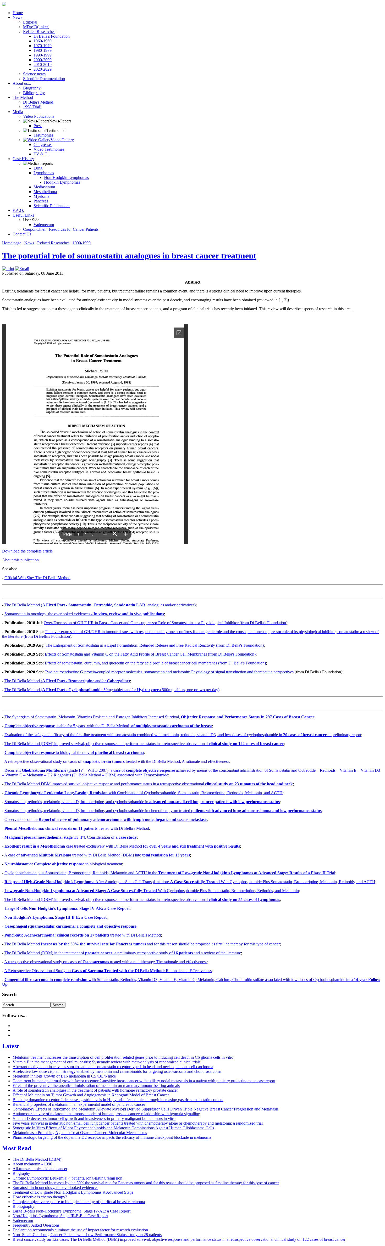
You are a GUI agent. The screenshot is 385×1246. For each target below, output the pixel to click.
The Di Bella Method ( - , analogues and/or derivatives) (100, 605)
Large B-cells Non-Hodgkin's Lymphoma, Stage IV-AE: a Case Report (67, 908)
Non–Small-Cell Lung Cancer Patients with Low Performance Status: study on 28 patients (87, 1234)
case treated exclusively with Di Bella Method (122, 846)
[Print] (8, 268)
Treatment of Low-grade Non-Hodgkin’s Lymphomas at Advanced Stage (73, 1192)
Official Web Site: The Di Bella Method (37, 578)
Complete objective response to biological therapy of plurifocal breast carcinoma (79, 1201)
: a (70, 926)
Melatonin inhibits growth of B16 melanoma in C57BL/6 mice (64, 1076)
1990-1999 (82, 243)
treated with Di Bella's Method (76, 828)
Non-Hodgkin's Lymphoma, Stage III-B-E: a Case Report (55, 917)
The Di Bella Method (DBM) (37, 1159)
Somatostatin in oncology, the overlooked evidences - (84, 614)
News (29, 243)
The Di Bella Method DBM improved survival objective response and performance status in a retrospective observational (148, 784)
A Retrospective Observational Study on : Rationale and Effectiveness (108, 970)
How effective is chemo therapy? (40, 1197)
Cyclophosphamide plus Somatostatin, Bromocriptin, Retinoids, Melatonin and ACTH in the (169, 873)
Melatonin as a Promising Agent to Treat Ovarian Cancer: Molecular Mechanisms (80, 1132)
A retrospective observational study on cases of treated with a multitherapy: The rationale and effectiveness (105, 962)
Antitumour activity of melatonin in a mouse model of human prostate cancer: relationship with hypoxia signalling (106, 1114)
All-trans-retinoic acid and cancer (40, 1168)
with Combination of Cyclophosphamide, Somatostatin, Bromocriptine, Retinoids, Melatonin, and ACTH (143, 793)
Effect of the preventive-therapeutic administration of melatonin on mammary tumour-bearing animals (96, 1085)
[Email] (22, 268)
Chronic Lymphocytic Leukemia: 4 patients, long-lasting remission (67, 1178)
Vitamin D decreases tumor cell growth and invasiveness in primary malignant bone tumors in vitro (94, 1118)
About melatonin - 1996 (32, 1164)
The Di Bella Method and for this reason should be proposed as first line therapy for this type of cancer (142, 944)
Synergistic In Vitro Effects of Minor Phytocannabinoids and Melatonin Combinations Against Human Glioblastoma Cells (113, 1128)
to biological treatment (63, 864)
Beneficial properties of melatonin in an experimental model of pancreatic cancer (79, 1104)
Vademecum (23, 1220)
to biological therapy (74, 752)
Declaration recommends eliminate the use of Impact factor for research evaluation (80, 1230)
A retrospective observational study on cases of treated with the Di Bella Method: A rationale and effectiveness (116, 761)
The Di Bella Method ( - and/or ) (67, 681)
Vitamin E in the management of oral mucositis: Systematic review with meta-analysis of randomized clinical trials (106, 1062)
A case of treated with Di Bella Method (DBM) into (97, 855)
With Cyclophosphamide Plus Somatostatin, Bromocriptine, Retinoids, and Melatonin (151, 890)
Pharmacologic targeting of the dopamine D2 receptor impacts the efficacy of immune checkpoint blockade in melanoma (112, 1137)
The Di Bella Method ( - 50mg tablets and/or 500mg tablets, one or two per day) (111, 689)
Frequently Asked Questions (36, 1225)
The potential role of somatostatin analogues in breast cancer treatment (129, 255)
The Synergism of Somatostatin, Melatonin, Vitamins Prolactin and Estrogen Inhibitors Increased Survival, (159, 717)
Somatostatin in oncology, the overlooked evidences (55, 1187)
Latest (10, 1046)
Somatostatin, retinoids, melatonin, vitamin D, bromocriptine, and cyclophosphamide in (142, 801)
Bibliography (23, 1206)
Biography (21, 1173)
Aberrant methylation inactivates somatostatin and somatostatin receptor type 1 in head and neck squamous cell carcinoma (113, 1066)
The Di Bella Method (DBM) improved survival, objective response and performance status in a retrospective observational (144, 743)
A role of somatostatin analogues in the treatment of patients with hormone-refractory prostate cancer (95, 1090)
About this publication (20, 560)
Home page (11, 243)
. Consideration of (70, 837)
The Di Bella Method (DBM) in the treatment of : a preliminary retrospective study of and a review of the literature (122, 953)
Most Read (16, 1148)
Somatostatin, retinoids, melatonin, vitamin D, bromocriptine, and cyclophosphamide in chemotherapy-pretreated (163, 810)
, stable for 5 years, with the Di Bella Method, (108, 726)
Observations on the (105, 819)
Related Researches (53, 243)
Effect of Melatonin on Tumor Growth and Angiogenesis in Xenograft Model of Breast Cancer (91, 1095)
